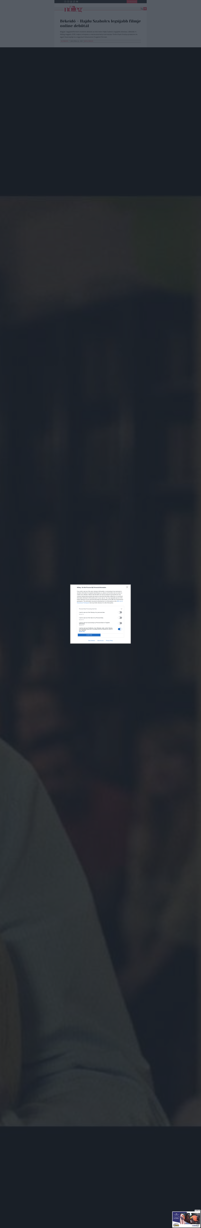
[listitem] (100, 609)
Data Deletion (91, 640)
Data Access (100, 640)
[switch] (120, 612)
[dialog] (100, 614)
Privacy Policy (109, 640)
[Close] (127, 587)
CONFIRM (89, 635)
